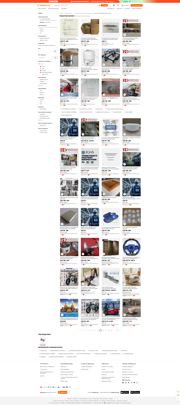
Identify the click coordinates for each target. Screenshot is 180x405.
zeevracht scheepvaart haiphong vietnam (114, 108)
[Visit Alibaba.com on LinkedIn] (126, 382)
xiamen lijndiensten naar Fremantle (69, 108)
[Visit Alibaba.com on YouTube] (134, 382)
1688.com (75, 398)
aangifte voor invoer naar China (101, 353)
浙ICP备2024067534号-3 (125, 402)
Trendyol (105, 398)
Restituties (104, 374)
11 (111, 330)
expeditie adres (43, 350)
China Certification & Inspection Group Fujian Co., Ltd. (69, 44)
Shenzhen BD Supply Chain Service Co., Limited (131, 44)
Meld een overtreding (106, 381)
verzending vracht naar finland (86, 108)
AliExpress (70, 398)
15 (117, 330)
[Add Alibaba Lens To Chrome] (62, 392)
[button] (99, 5)
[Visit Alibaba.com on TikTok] (137, 382)
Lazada (90, 398)
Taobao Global (96, 398)
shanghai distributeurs (115, 353)
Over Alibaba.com (44, 363)
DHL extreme (124, 350)
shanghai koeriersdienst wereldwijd (56, 356)
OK (55, 51)
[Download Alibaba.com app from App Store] (125, 392)
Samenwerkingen (126, 377)
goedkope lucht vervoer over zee (102, 112)
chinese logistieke (128, 112)
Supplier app (95, 392)
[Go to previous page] (80, 330)
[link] (178, 391)
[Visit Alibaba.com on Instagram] (131, 382)
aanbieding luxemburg (128, 353)
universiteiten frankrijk (71, 356)
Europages (110, 398)
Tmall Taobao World (83, 398)
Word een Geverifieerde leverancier (130, 374)
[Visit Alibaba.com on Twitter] (129, 382)
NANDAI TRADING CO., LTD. (108, 44)
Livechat (103, 369)
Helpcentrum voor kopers (107, 366)
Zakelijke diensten (69, 13)
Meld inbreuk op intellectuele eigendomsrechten (108, 378)
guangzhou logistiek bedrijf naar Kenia (109, 350)
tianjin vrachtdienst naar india (86, 112)
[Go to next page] (120, 330)
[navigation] (48, 172)
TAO (101, 398)
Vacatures (42, 375)
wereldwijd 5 (42, 356)
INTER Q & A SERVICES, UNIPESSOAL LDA (69, 143)
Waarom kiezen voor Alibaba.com (47, 366)
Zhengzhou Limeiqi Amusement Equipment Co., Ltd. (69, 324)
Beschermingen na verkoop (67, 374)
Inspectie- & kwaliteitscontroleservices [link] (102, 13)
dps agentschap (99, 108)
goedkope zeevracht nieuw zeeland (66, 353)
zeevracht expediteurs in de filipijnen (69, 112)
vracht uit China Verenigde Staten (84, 353)
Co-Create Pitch (43, 369)
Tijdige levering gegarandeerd (67, 371)
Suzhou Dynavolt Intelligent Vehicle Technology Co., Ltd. (69, 293)
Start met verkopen (126, 369)
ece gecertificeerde (117, 112)
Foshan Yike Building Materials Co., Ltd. (110, 263)
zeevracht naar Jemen (93, 350)
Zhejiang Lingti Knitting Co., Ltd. (88, 293)
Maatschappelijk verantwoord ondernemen (46, 372)
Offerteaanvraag (84, 369)
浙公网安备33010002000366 (113, 402)
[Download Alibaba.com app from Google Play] (135, 392)
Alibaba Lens (43, 392)
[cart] (118, 5)
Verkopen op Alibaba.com (127, 366)
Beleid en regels (64, 381)
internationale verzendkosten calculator (77, 350)
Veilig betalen (63, 366)
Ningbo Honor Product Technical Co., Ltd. (111, 104)
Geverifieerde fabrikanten (86, 366)
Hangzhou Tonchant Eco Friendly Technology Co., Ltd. (131, 294)
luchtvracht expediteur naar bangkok (47, 353)
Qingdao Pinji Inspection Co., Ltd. (88, 104)
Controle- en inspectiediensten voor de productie (69, 378)
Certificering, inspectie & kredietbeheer (83, 13)
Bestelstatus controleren (127, 371)
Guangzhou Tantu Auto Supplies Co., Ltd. (131, 263)
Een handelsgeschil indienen (108, 371)
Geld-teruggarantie (65, 369)
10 (108, 330)
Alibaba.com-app (115, 392)
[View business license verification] (102, 403)
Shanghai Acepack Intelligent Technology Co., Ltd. (111, 293)
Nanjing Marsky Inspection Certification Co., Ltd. (69, 104)
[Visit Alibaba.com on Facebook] (123, 382)
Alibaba (61, 13)
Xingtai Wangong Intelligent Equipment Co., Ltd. (111, 324)
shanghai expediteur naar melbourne (58, 350)
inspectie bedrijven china (67, 115)
